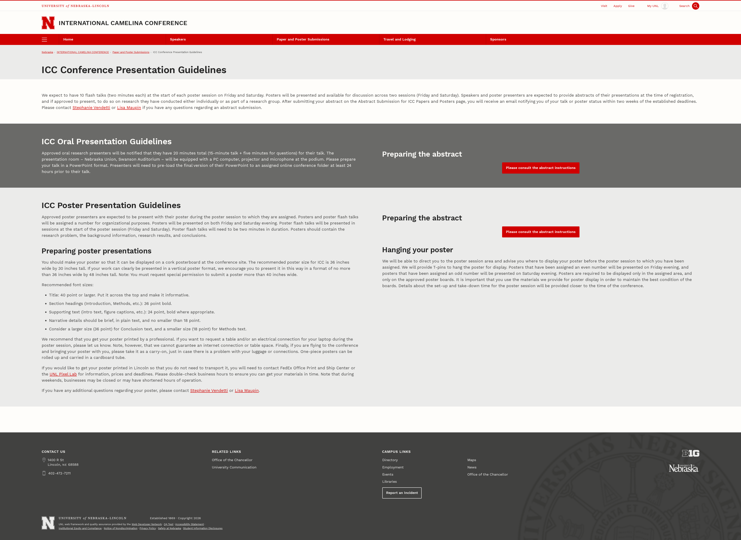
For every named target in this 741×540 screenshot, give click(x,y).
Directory (390, 460)
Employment (393, 467)
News (471, 467)
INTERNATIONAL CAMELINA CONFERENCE (123, 23)
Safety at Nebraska (169, 528)
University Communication (234, 467)
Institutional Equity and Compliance (80, 528)
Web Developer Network (147, 524)
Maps (471, 460)
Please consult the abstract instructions (541, 168)
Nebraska (47, 52)
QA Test (168, 524)
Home (68, 39)
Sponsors (498, 39)
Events (387, 474)
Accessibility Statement (189, 524)
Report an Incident (402, 493)
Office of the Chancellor (232, 460)
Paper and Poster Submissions (303, 39)
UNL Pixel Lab (63, 374)
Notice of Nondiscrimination (120, 528)
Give (631, 6)
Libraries (389, 481)
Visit (604, 6)
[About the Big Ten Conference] (691, 453)
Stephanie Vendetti (91, 107)
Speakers (178, 39)
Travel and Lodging (399, 39)
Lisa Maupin (129, 107)
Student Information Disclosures (202, 528)
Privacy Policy (148, 528)
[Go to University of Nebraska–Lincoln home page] (48, 22)
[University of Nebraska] (684, 468)
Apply (617, 6)
